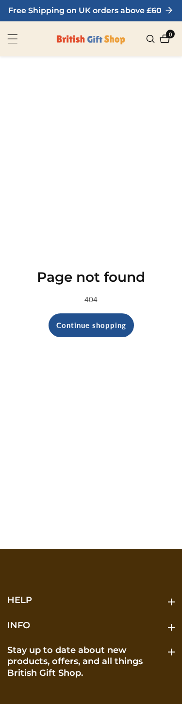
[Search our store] (151, 38)
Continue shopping (91, 325)
